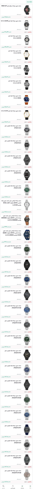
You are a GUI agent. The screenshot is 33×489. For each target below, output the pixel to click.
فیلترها (28, 1)
